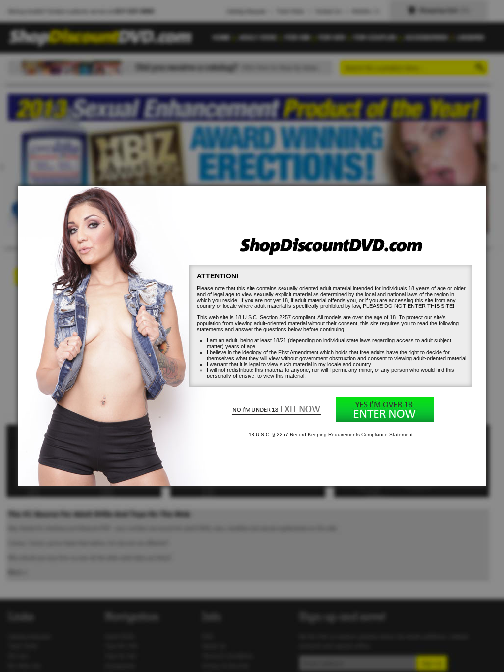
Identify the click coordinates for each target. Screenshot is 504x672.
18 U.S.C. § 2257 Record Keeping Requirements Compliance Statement (331, 434)
